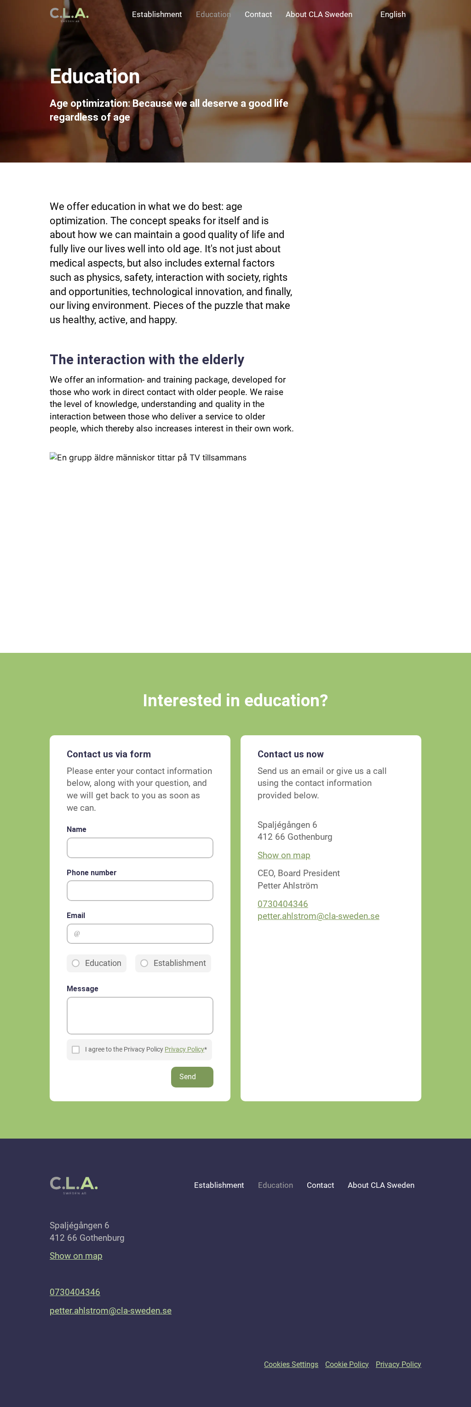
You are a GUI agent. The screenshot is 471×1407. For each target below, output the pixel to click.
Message (82, 988)
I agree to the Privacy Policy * (146, 1049)
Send (187, 1076)
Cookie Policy (347, 1364)
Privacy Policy (184, 1049)
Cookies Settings (291, 1364)
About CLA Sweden (319, 14)
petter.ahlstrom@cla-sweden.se (318, 916)
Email (76, 915)
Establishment (157, 14)
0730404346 (283, 904)
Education (213, 14)
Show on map (284, 855)
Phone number (92, 872)
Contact (258, 14)
